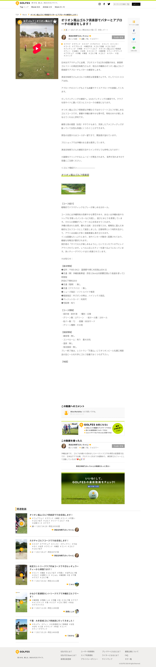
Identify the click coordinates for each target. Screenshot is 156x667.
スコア (86, 44)
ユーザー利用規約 (87, 651)
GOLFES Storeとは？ (69, 655)
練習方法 (88, 46)
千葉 (74, 575)
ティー (67, 51)
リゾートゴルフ (91, 49)
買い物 (60, 7)
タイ (35, 546)
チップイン (66, 544)
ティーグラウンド (115, 51)
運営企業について (132, 651)
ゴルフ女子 (111, 46)
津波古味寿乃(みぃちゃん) (78, 36)
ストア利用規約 (87, 655)
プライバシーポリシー (89, 659)
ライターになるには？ (110, 655)
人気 (41, 626)
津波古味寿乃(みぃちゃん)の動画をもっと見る (92, 466)
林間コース (45, 575)
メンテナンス (39, 602)
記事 (47, 7)
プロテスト (96, 44)
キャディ (37, 624)
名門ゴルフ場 (72, 573)
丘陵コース (38, 523)
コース (67, 46)
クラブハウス (39, 605)
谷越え (76, 51)
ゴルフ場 (93, 53)
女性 (83, 51)
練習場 (102, 51)
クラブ (67, 44)
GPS (35, 626)
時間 (80, 49)
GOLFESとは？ (66, 651)
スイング (68, 56)
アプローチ (78, 46)
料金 (57, 626)
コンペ (106, 44)
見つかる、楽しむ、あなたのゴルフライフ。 (30, 658)
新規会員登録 (66, 659)
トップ (24, 7)
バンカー (115, 44)
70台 (75, 544)
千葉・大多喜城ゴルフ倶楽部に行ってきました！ (52, 620)
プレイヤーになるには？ (111, 651)
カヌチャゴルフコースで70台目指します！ (49, 540)
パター (111, 53)
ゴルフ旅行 (63, 602)
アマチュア (69, 53)
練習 (85, 53)
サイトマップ (107, 659)
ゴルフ (102, 53)
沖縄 (78, 53)
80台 (72, 602)
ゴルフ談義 (99, 46)
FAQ (126, 655)
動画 (35, 7)
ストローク (92, 51)
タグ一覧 (128, 659)
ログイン (136, 4)
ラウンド (77, 44)
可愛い (72, 518)
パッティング (70, 49)
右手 (41, 546)
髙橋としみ (45, 600)
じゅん (55, 575)
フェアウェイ (39, 518)
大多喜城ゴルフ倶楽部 (59, 624)
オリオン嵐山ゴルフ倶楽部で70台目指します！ (51, 514)
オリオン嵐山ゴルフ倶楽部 (110, 49)
